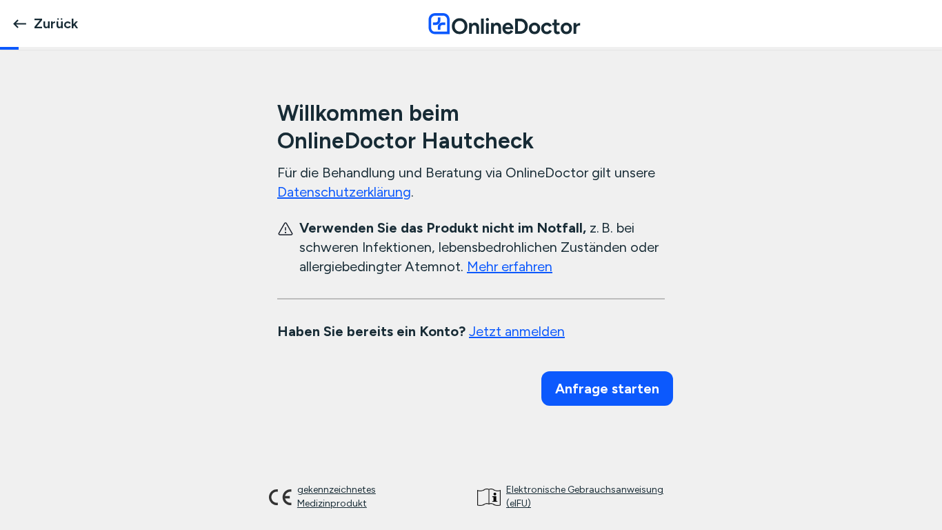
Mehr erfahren (509, 266)
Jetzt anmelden (517, 331)
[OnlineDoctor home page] (504, 23)
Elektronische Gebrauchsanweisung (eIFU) (584, 496)
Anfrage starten (607, 388)
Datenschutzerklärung (344, 192)
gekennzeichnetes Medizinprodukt (336, 496)
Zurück (56, 23)
